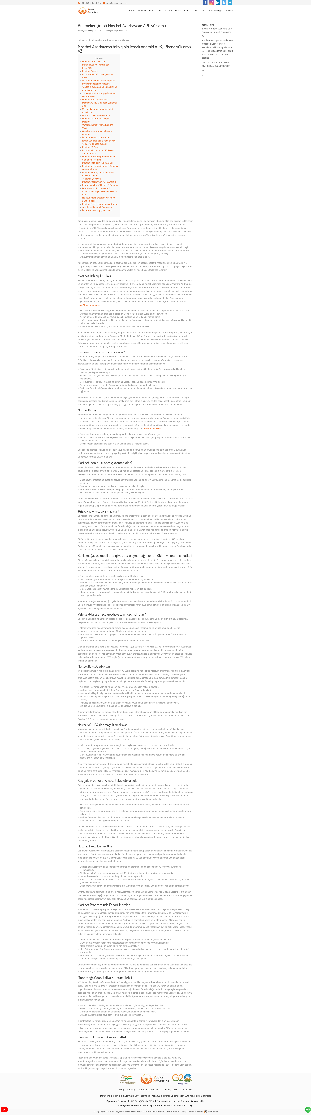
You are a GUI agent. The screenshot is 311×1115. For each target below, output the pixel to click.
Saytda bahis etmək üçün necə (97, 207)
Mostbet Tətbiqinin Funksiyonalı (97, 163)
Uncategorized (110, 31)
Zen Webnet (213, 1112)
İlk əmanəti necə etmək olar (95, 137)
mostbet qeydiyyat (152, 428)
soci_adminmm (86, 31)
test (203, 70)
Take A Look (199, 11)
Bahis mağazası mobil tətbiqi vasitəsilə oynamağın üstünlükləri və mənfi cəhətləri (99, 87)
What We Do (163, 11)
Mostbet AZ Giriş (90, 147)
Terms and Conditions (149, 1089)
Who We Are (144, 11)
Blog (121, 1089)
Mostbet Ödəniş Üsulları (94, 61)
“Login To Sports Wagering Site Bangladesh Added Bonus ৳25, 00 (217, 32)
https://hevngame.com (88, 305)
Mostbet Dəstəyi (90, 71)
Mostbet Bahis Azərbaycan (95, 99)
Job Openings (215, 11)
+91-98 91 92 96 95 (90, 3)
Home (132, 11)
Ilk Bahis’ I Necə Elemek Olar (96, 115)
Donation (229, 11)
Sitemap (131, 1089)
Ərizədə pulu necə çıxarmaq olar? (98, 80)
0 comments (122, 31)
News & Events (182, 11)
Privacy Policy (170, 1089)
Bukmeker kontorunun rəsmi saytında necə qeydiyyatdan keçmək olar (99, 191)
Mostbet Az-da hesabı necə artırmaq (99, 204)
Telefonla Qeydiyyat (91, 179)
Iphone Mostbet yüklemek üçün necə (100, 185)
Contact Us (186, 1089)
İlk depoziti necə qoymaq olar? (97, 210)
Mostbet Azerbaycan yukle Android (99, 182)
